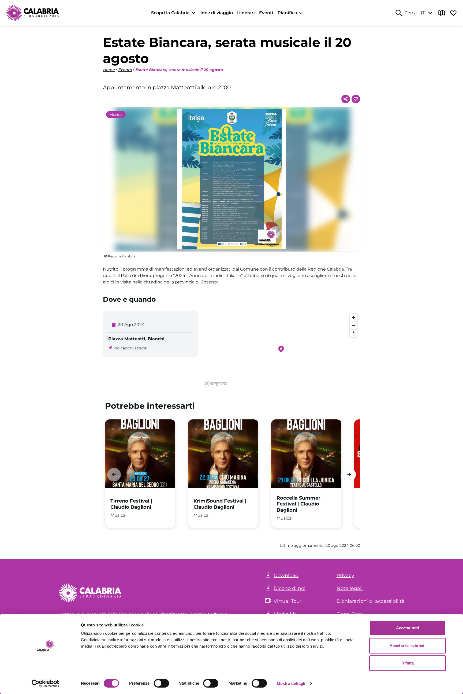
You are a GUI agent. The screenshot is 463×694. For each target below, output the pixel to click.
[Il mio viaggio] (453, 13)
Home (109, 69)
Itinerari (246, 12)
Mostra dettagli (291, 683)
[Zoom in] (353, 318)
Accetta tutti (407, 628)
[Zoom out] (353, 325)
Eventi (266, 12)
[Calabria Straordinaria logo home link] (32, 13)
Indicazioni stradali (131, 348)
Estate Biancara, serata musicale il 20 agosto (179, 69)
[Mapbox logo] (215, 384)
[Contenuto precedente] (114, 474)
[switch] (161, 683)
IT (423, 13)
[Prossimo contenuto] (349, 474)
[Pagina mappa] (441, 13)
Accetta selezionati (407, 645)
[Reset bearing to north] (353, 333)
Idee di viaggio (216, 12)
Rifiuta (407, 663)
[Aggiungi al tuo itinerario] (356, 99)
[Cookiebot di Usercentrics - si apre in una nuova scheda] (45, 684)
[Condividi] (345, 99)
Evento (125, 69)
